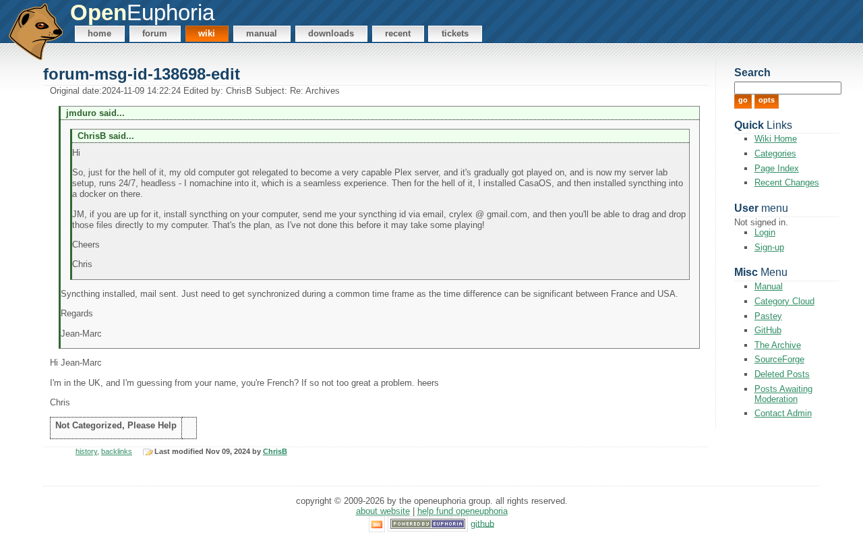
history (86, 451)
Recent (398, 33)
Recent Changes (786, 182)
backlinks (116, 451)
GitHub (767, 330)
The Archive (777, 345)
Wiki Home (775, 139)
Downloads (331, 33)
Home (99, 33)
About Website (383, 511)
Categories (775, 153)
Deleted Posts (782, 374)
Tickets (455, 33)
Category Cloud (784, 301)
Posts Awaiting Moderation (783, 394)
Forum (154, 33)
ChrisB (275, 451)
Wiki (206, 33)
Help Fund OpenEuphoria (462, 511)
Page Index (776, 168)
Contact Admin (783, 413)
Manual (261, 33)
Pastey (768, 316)
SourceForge (779, 359)
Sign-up (769, 247)
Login (764, 232)
